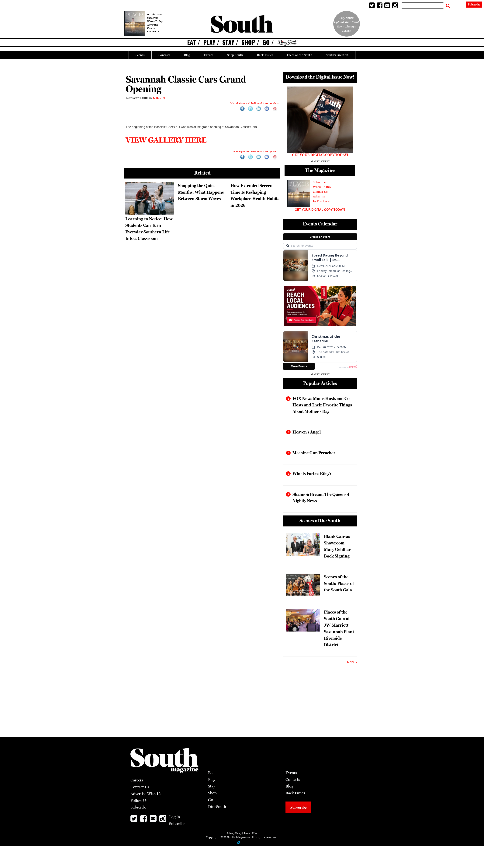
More (351, 662)
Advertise (152, 24)
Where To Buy (155, 21)
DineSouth (217, 806)
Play (209, 42)
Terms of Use (250, 833)
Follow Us (138, 800)
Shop (248, 42)
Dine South (287, 43)
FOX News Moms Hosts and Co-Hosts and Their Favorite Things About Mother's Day (322, 405)
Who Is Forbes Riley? (311, 473)
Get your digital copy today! (320, 209)
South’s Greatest (337, 55)
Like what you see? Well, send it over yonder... (254, 103)
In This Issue (154, 14)
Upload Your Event (346, 22)
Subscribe (474, 4)
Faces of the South (299, 55)
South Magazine (242, 24)
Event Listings (346, 26)
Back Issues (265, 55)
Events (208, 55)
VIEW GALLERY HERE (166, 139)
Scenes (140, 55)
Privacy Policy (234, 833)
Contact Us (153, 31)
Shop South (235, 55)
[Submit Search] (448, 4)
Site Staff (160, 98)
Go (266, 42)
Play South (346, 18)
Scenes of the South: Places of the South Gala (339, 583)
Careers (136, 780)
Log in (458, 5)
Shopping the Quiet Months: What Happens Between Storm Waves (201, 192)
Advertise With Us (145, 793)
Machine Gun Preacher (313, 452)
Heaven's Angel (306, 432)
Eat (191, 42)
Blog (187, 55)
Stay (228, 42)
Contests (164, 55)
